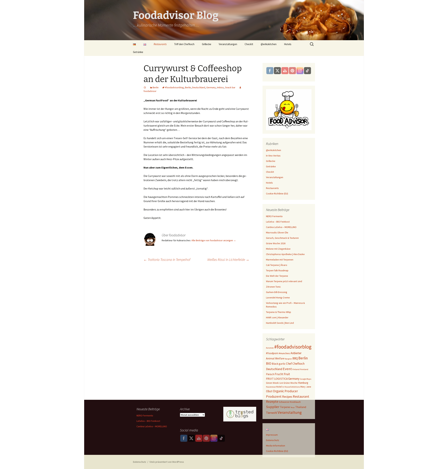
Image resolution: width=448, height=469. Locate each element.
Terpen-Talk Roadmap (277, 270)
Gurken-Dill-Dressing (276, 292)
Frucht (279, 374)
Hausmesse (271, 387)
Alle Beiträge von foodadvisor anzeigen (213, 240)
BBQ (295, 358)
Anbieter (296, 353)
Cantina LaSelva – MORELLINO (281, 227)
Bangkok (288, 359)
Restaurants (160, 44)
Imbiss (220, 87)
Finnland (304, 369)
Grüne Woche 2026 (275, 243)
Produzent (274, 396)
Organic (278, 391)
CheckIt (249, 44)
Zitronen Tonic (273, 286)
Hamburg (303, 382)
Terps (292, 407)
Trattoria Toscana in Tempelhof (167, 259)
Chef (289, 364)
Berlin (156, 87)
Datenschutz (272, 440)
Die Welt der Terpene (277, 275)
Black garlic (278, 363)
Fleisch (270, 374)
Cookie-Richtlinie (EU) (277, 193)
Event (287, 369)
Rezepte (272, 401)
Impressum (272, 434)
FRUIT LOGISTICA (277, 379)
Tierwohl (271, 413)
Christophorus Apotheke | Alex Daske (285, 254)
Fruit (287, 374)
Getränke (138, 52)
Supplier (272, 406)
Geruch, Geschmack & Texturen (282, 237)
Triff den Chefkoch (184, 44)
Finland (295, 369)
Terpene (285, 407)
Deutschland (198, 87)
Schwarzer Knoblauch (290, 401)
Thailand (300, 407)
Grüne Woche (291, 382)
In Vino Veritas (273, 155)
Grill (281, 383)
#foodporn (272, 353)
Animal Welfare (275, 358)
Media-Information (275, 445)
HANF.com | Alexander (277, 317)
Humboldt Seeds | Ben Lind (280, 322)
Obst (269, 391)
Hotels (287, 44)
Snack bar (230, 87)
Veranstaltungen (228, 44)
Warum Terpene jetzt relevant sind (284, 281)
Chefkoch (298, 364)
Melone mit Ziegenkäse (278, 248)
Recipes (287, 397)
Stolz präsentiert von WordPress (166, 461)
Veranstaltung (290, 412)
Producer (291, 391)
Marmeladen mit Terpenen (279, 259)
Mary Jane (305, 386)
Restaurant (301, 396)
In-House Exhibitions (291, 387)
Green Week (272, 382)
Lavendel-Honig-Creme (278, 297)
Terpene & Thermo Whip (278, 312)
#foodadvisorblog (174, 87)
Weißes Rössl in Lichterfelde (228, 259)
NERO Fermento (274, 216)
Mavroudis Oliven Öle (277, 232)
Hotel (279, 386)
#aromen (270, 348)
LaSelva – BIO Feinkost (278, 221)
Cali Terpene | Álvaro (276, 265)
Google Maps (305, 379)
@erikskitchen (268, 44)
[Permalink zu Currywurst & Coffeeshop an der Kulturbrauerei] (145, 87)
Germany (211, 87)
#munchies (284, 353)
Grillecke (206, 44)
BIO (268, 363)
